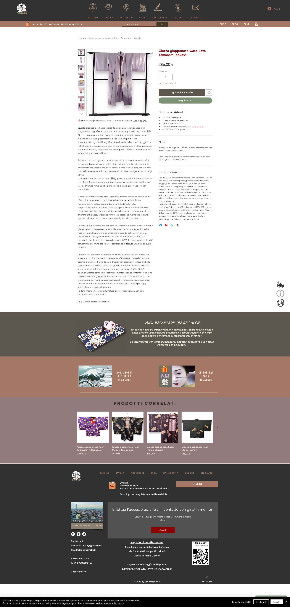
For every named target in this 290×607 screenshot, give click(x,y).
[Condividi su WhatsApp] (172, 229)
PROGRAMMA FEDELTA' (72, 24)
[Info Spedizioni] (280, 284)
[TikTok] (84, 534)
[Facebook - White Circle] (79, 534)
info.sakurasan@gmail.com (86, 545)
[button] (247, 24)
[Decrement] (161, 80)
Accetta (276, 601)
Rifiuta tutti (261, 601)
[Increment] (170, 80)
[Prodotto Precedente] (73, 427)
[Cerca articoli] (162, 24)
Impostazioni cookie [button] (241, 601)
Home (81, 38)
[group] (145, 433)
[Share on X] (178, 229)
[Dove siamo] (280, 303)
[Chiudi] (286, 602)
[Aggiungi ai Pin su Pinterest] (166, 229)
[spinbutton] (165, 80)
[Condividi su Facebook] (160, 229)
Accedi (163, 530)
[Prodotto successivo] (217, 427)
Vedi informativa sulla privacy (110, 603)
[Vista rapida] (93, 427)
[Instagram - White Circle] (73, 534)
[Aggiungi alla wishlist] (209, 96)
